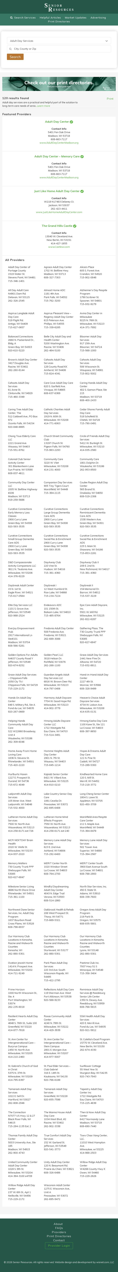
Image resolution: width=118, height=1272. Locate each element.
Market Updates (75, 17)
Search (15, 57)
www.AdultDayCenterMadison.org (59, 142)
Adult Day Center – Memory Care (57, 156)
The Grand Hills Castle (57, 226)
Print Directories (59, 21)
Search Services (25, 17)
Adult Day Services (21, 40)
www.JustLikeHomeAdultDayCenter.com (59, 212)
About (58, 1224)
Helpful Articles (50, 17)
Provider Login (59, 1245)
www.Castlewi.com (59, 246)
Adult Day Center (57, 121)
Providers (59, 1232)
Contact (59, 1240)
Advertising (98, 17)
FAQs (59, 1228)
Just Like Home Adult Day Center (57, 191)
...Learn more (43, 105)
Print (110, 98)
